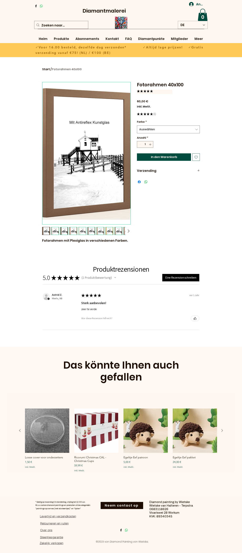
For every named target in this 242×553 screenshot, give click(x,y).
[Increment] (150, 144)
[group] (121, 440)
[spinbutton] (145, 144)
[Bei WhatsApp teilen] (146, 182)
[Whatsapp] (41, 6)
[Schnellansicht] (47, 431)
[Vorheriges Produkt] (20, 430)
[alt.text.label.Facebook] (36, 6)
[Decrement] (139, 144)
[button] (203, 15)
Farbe (142, 122)
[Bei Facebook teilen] (139, 182)
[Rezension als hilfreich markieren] (195, 318)
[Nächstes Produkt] (222, 430)
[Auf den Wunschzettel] (196, 157)
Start (46, 69)
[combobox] (168, 129)
